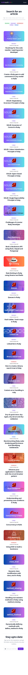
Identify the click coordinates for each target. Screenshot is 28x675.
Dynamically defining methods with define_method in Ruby (14, 626)
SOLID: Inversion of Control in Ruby (14, 126)
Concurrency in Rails (14, 525)
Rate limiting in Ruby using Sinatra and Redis (14, 274)
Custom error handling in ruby (14, 391)
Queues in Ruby (14, 297)
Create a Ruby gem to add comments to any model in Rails (14, 76)
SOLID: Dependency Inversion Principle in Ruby (14, 102)
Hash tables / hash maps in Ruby (13, 320)
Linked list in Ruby (14, 344)
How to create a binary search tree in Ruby (14, 367)
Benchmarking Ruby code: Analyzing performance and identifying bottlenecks (14, 444)
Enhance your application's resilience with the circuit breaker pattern (14, 472)
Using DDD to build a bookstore (14, 548)
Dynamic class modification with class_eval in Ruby (14, 573)
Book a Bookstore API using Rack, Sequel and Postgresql (14, 248)
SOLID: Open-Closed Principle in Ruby (14, 175)
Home (24, 2)
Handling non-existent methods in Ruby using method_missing (14, 599)
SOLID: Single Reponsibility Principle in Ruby (14, 199)
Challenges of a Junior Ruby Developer (14, 223)
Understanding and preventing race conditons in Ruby (14, 500)
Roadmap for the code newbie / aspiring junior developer (14, 50)
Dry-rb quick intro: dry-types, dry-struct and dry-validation (14, 416)
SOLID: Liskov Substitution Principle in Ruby (14, 150)
